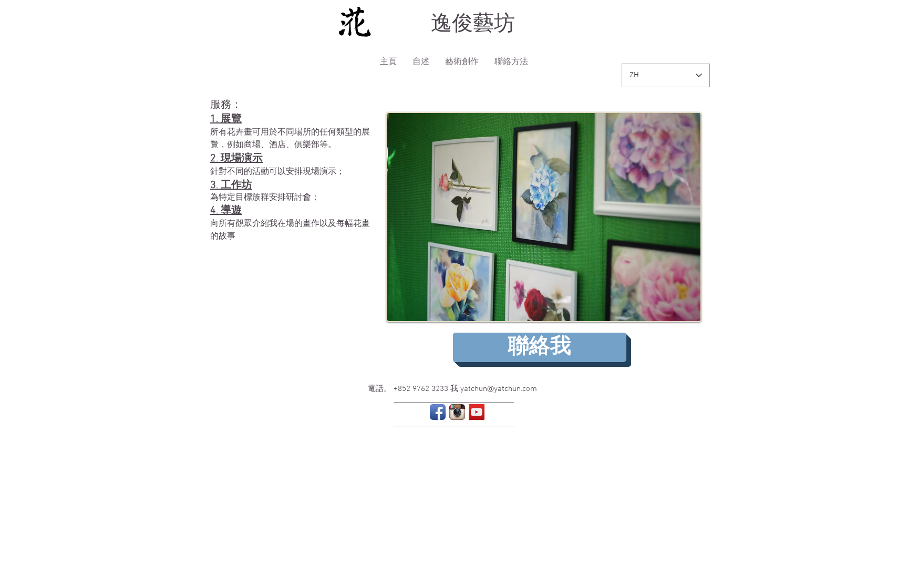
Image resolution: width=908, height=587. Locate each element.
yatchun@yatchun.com (498, 389)
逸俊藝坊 (473, 23)
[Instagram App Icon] (457, 412)
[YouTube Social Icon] (476, 412)
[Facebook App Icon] (438, 412)
